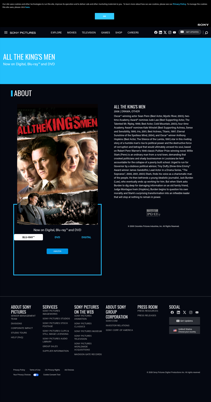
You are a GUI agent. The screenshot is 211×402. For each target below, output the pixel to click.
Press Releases (146, 315)
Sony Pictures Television (83, 337)
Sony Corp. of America (119, 330)
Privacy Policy (19, 370)
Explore (56, 32)
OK (104, 16)
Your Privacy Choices (22, 374)
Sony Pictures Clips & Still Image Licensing (56, 332)
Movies (71, 32)
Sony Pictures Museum (88, 331)
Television (89, 32)
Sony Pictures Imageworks (51, 312)
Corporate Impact (22, 328)
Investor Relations (117, 325)
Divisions (16, 323)
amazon (57, 251)
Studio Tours (19, 332)
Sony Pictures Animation (83, 317)
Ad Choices (69, 370)
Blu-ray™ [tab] (28, 237)
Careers (133, 32)
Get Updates (192, 32)
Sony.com (111, 320)
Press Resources (147, 310)
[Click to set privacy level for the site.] (37, 374)
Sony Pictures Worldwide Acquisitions (83, 346)
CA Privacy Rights (52, 370)
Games (105, 32)
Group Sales (50, 346)
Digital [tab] (86, 237)
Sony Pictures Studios (56, 318)
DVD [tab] (57, 237)
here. (27, 7)
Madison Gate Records (88, 354)
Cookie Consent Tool (51, 374)
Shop (118, 32)
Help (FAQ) (17, 337)
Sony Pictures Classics (83, 325)
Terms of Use (35, 370)
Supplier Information (56, 350)
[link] (203, 24)
